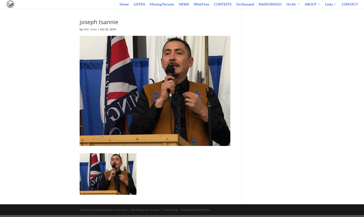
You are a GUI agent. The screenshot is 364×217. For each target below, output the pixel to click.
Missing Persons (162, 4)
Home (124, 4)
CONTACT (350, 4)
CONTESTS (222, 4)
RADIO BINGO (270, 4)
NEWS (184, 4)
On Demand (245, 4)
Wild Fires (201, 4)
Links (329, 4)
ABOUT (311, 4)
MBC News (90, 29)
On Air (291, 4)
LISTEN (139, 4)
